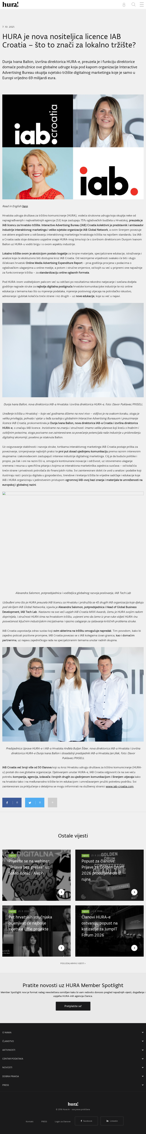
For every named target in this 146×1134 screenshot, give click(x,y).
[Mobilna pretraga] (133, 4)
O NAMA (6, 1032)
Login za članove (63, 1121)
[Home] (10, 4)
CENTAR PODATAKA (12, 1058)
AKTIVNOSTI (8, 1049)
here (25, 206)
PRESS (5, 1085)
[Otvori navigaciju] (142, 4)
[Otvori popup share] (52, 802)
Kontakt (29, 1121)
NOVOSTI (7, 1067)
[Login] (124, 4)
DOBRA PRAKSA (10, 1076)
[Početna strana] (73, 1105)
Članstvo (8, 1041)
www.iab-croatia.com (120, 786)
